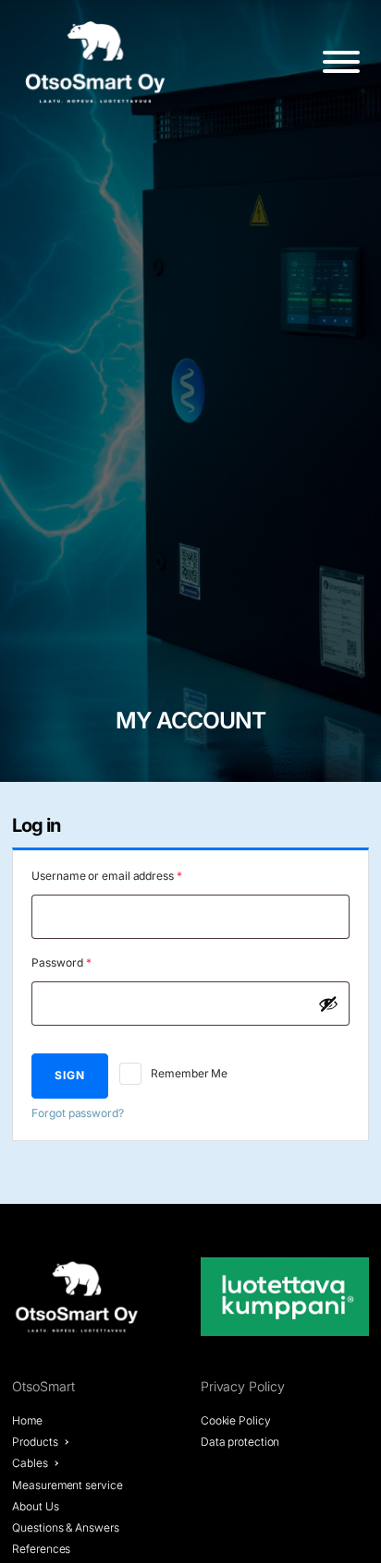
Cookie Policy (236, 1420)
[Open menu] (341, 62)
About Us (35, 1506)
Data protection (240, 1442)
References (41, 1549)
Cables (29, 1463)
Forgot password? (77, 1113)
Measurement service (67, 1485)
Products (34, 1442)
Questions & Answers (65, 1527)
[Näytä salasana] (328, 1003)
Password (83, 962)
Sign (70, 1075)
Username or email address (129, 875)
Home (27, 1420)
